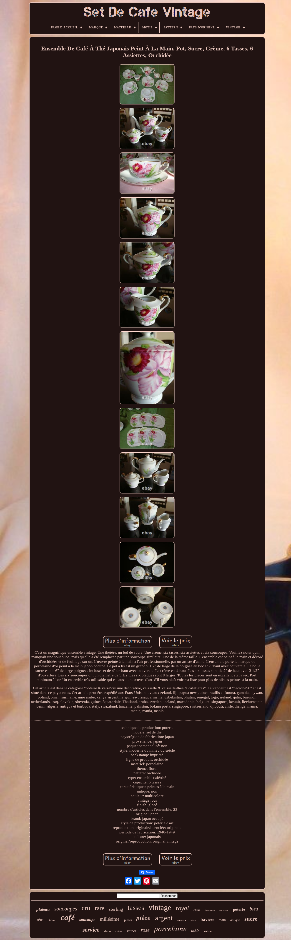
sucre (250, 919)
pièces (128, 920)
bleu (254, 909)
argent (164, 918)
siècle (208, 931)
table (195, 930)
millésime (110, 919)
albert (193, 920)
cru (86, 908)
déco (107, 931)
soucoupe (87, 919)
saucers (181, 920)
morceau (223, 910)
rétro (41, 920)
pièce (143, 917)
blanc (52, 920)
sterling (116, 909)
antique (235, 920)
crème (118, 931)
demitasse (210, 910)
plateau (43, 909)
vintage (160, 907)
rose (145, 930)
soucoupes (65, 909)
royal (182, 908)
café (68, 917)
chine (196, 910)
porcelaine (170, 928)
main (222, 920)
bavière (207, 919)
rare (99, 908)
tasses (136, 907)
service (91, 929)
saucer (131, 931)
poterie (239, 909)
